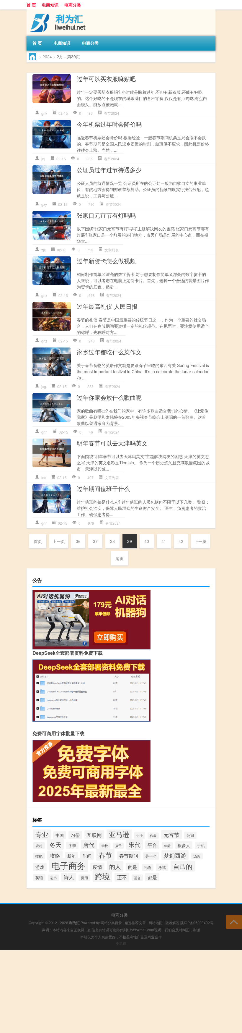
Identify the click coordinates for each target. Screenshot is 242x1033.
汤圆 (196, 856)
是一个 (151, 856)
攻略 (55, 855)
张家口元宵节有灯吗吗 (106, 215)
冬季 (72, 845)
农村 (38, 845)
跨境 (102, 876)
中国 (59, 835)
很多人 (184, 845)
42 (181, 541)
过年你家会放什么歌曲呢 (109, 397)
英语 (39, 877)
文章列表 (111, 249)
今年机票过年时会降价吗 (109, 124)
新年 (71, 856)
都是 (152, 877)
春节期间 (128, 855)
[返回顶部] (232, 921)
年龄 (167, 845)
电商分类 (72, 5)
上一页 (59, 541)
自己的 (182, 866)
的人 (115, 866)
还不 (122, 877)
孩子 (118, 845)
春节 (105, 855)
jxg (43, 386)
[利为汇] (58, 11)
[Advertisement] (121, 991)
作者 (153, 835)
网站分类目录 (111, 922)
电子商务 (68, 865)
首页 (38, 541)
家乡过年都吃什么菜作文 (109, 351)
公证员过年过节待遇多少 (109, 169)
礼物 (147, 867)
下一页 (200, 541)
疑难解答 (172, 922)
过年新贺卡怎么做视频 (106, 260)
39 (129, 541)
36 (78, 541)
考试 (162, 867)
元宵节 (171, 834)
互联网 (94, 834)
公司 (190, 835)
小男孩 (121, 942)
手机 (201, 845)
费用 (84, 877)
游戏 (39, 867)
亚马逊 (119, 834)
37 (95, 541)
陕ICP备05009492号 (196, 922)
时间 (87, 855)
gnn (44, 431)
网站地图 (155, 922)
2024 (47, 56)
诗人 (69, 877)
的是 (132, 867)
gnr (44, 523)
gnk (44, 113)
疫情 (97, 867)
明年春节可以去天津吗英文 (112, 443)
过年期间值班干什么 (103, 488)
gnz (44, 340)
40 (146, 541)
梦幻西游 (175, 855)
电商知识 (50, 5)
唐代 (88, 844)
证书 (53, 877)
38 (112, 541)
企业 (139, 835)
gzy (44, 204)
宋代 (134, 844)
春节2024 (111, 113)
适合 (137, 877)
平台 (152, 844)
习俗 (75, 835)
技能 (38, 856)
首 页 (31, 5)
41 (163, 541)
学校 (105, 845)
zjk (43, 249)
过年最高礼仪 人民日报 (107, 306)
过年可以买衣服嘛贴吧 (106, 78)
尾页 (119, 558)
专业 (41, 834)
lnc (43, 477)
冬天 (55, 844)
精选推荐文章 (135, 922)
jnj (43, 158)
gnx (44, 295)
